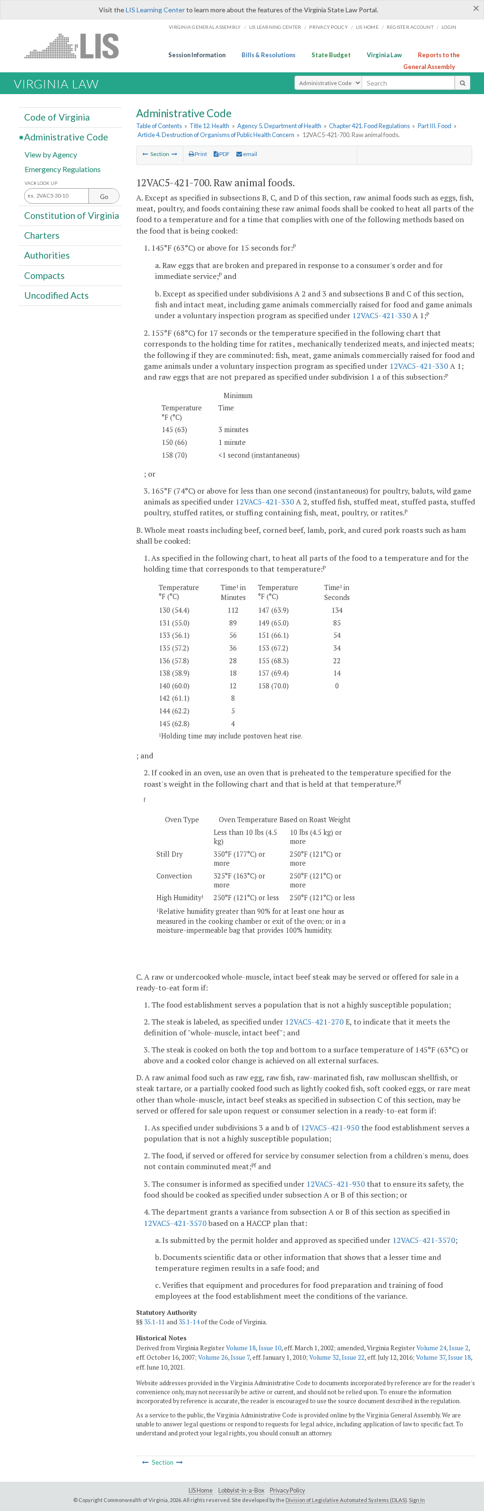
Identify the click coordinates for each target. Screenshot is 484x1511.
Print (200, 153)
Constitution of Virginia (71, 215)
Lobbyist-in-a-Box (241, 1490)
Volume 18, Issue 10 (253, 1348)
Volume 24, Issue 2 (442, 1348)
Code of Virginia (57, 117)
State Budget (331, 55)
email (249, 153)
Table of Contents (159, 126)
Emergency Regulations (63, 168)
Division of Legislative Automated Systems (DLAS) (346, 1500)
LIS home (367, 27)
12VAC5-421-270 (314, 1021)
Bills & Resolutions (268, 55)
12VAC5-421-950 (330, 1127)
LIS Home (201, 1490)
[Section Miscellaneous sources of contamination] (145, 153)
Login (448, 27)
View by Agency (51, 153)
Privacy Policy (328, 27)
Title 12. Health (209, 126)
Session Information (196, 55)
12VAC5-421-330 (381, 315)
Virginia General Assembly (205, 27)
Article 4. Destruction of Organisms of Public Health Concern (216, 135)
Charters (42, 235)
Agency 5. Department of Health (279, 126)
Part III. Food (434, 126)
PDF (224, 153)
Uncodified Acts (56, 295)
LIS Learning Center (155, 10)
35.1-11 (154, 1322)
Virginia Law (384, 55)
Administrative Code (66, 136)
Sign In (417, 1500)
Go (104, 196)
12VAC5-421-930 (335, 1184)
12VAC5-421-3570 (175, 1223)
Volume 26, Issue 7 (224, 1357)
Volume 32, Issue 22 (336, 1357)
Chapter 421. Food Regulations (369, 126)
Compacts (44, 274)
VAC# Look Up (41, 183)
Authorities (47, 255)
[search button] (462, 83)
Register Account (410, 27)
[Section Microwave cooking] (174, 153)
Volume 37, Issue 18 (443, 1357)
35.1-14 (189, 1322)
